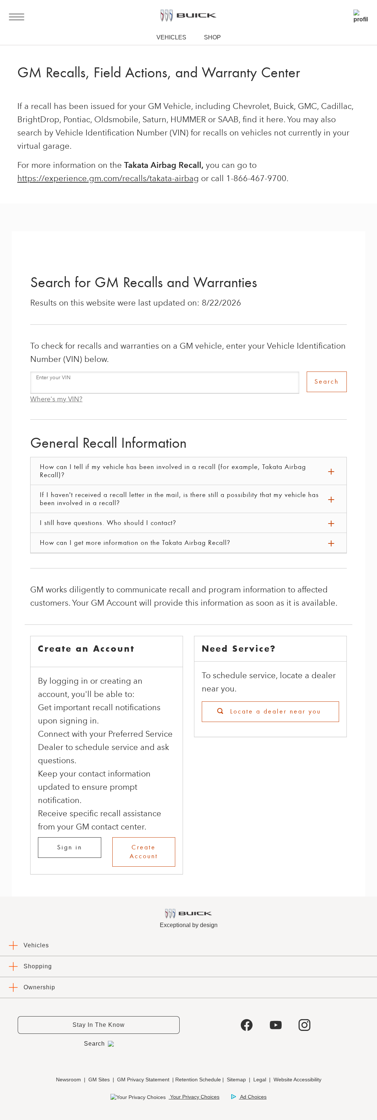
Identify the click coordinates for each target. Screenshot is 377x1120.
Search (326, 381)
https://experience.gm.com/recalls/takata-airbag (108, 178)
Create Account (144, 851)
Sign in (69, 847)
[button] (56, 399)
